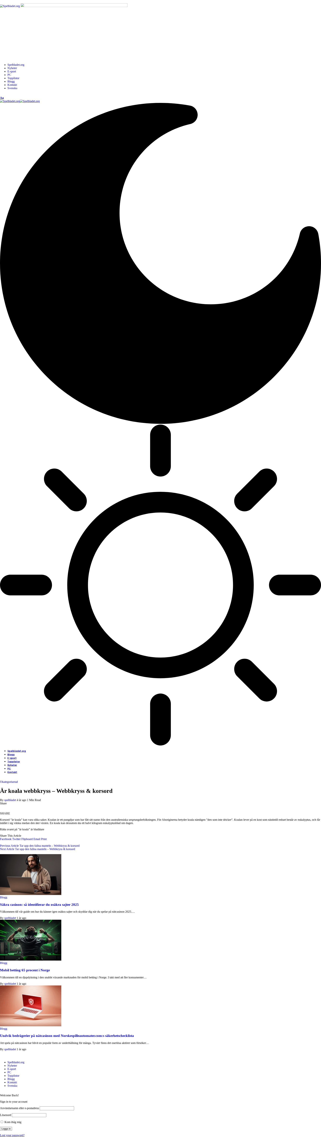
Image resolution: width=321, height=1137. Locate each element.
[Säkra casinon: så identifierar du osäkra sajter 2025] (30, 894)
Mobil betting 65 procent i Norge (25, 970)
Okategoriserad (9, 781)
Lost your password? (12, 1135)
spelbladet (10, 800)
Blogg (3, 897)
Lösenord (5, 1115)
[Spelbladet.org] (20, 101)
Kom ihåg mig (12, 1122)
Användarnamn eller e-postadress (19, 1108)
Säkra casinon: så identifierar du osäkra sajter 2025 (39, 905)
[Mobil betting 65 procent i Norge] (30, 959)
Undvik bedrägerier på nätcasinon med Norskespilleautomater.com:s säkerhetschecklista (67, 1036)
